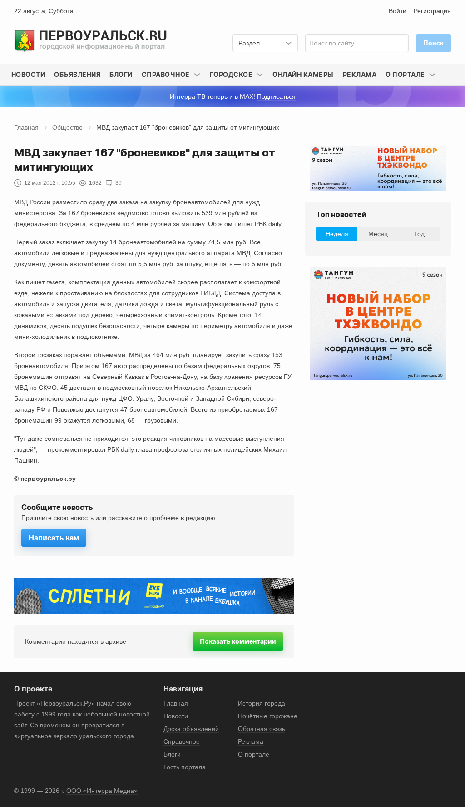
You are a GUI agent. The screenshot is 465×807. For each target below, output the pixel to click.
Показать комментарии (238, 641)
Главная (26, 127)
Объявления (77, 74)
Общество (67, 127)
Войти (397, 11)
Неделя (337, 233)
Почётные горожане (267, 716)
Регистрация (432, 11)
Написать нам (54, 537)
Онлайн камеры (303, 74)
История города (261, 703)
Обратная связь (261, 728)
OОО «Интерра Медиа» (102, 790)
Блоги (121, 74)
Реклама (360, 74)
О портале (253, 754)
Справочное (181, 741)
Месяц (378, 233)
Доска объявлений (191, 728)
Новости (28, 74)
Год (419, 233)
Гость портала (184, 767)
